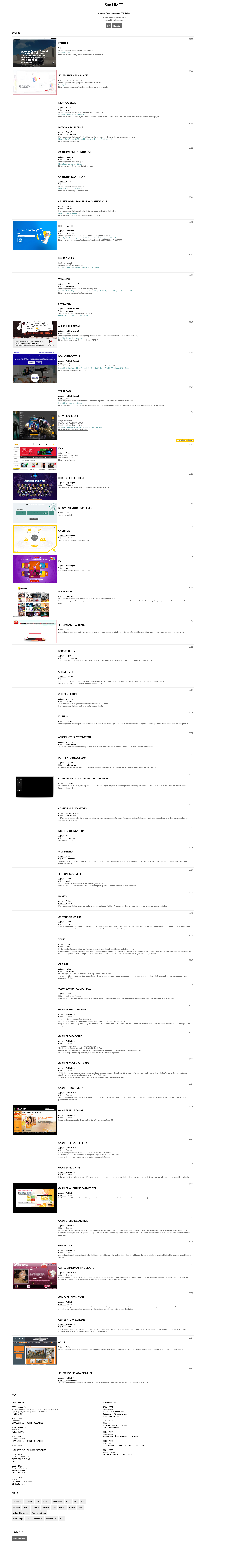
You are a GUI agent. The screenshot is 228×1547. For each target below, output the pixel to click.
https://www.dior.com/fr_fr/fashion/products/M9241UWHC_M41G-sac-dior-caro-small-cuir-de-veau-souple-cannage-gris (108, 117)
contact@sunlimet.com (114, 20)
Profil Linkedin (19, 1538)
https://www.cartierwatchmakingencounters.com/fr (79, 215)
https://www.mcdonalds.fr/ (69, 141)
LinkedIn (116, 26)
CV (108, 26)
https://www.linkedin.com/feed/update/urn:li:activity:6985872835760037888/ (90, 240)
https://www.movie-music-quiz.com (73, 429)
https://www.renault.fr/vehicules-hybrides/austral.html (80, 54)
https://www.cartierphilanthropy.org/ (73, 190)
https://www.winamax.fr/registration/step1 (75, 293)
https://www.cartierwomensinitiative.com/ (75, 166)
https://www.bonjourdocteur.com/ (72, 370)
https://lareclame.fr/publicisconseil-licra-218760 (78, 340)
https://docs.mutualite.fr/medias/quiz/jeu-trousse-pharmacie (83, 87)
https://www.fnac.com (67, 460)
